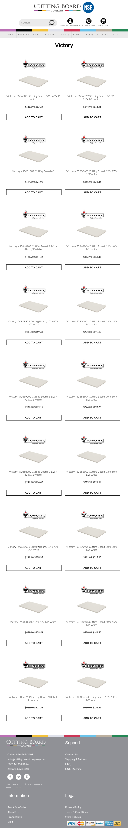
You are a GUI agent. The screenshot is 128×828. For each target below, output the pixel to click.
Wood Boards (89, 35)
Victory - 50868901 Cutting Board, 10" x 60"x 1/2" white (33, 323)
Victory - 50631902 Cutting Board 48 (33, 171)
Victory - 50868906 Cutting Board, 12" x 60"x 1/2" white (91, 248)
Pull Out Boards (77, 35)
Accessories (116, 35)
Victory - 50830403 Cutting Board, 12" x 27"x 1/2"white (91, 173)
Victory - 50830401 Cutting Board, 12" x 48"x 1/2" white (91, 323)
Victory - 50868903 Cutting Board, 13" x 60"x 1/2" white (91, 473)
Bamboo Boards (65, 35)
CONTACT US (88, 25)
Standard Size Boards (103, 35)
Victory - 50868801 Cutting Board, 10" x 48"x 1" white (33, 98)
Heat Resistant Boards (51, 35)
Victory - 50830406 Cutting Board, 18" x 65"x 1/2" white (91, 623)
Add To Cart (34, 117)
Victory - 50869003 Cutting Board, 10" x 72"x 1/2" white (33, 548)
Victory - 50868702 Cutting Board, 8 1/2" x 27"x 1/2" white (92, 98)
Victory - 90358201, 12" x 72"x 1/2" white (33, 621)
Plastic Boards (37, 35)
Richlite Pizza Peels (23, 35)
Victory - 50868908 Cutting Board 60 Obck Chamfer (33, 698)
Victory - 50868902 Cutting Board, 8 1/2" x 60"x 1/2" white (33, 473)
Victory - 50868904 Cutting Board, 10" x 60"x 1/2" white (91, 398)
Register (75, 25)
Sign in (64, 25)
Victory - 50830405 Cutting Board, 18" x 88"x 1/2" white (91, 548)
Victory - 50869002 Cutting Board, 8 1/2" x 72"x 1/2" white (33, 398)
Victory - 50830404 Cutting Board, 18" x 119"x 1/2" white (92, 698)
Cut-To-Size (11, 35)
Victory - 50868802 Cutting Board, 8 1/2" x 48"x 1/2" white (33, 248)
